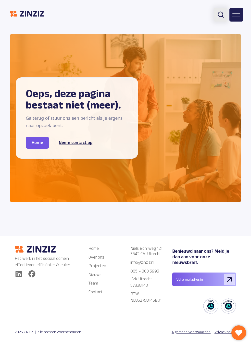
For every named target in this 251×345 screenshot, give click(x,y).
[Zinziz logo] (44, 249)
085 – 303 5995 (144, 271)
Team (93, 283)
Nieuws (94, 274)
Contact (95, 291)
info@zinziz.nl (142, 262)
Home (93, 248)
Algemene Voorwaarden (191, 332)
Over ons (96, 257)
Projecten (97, 265)
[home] (27, 13)
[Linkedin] (19, 274)
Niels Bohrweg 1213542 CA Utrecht (146, 251)
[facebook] (32, 273)
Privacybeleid (225, 332)
